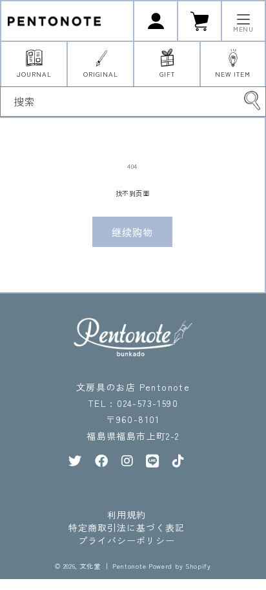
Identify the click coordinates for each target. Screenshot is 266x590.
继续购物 (132, 232)
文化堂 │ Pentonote (113, 566)
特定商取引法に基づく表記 (126, 527)
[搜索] (252, 100)
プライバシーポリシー (126, 540)
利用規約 (126, 514)
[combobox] (133, 101)
